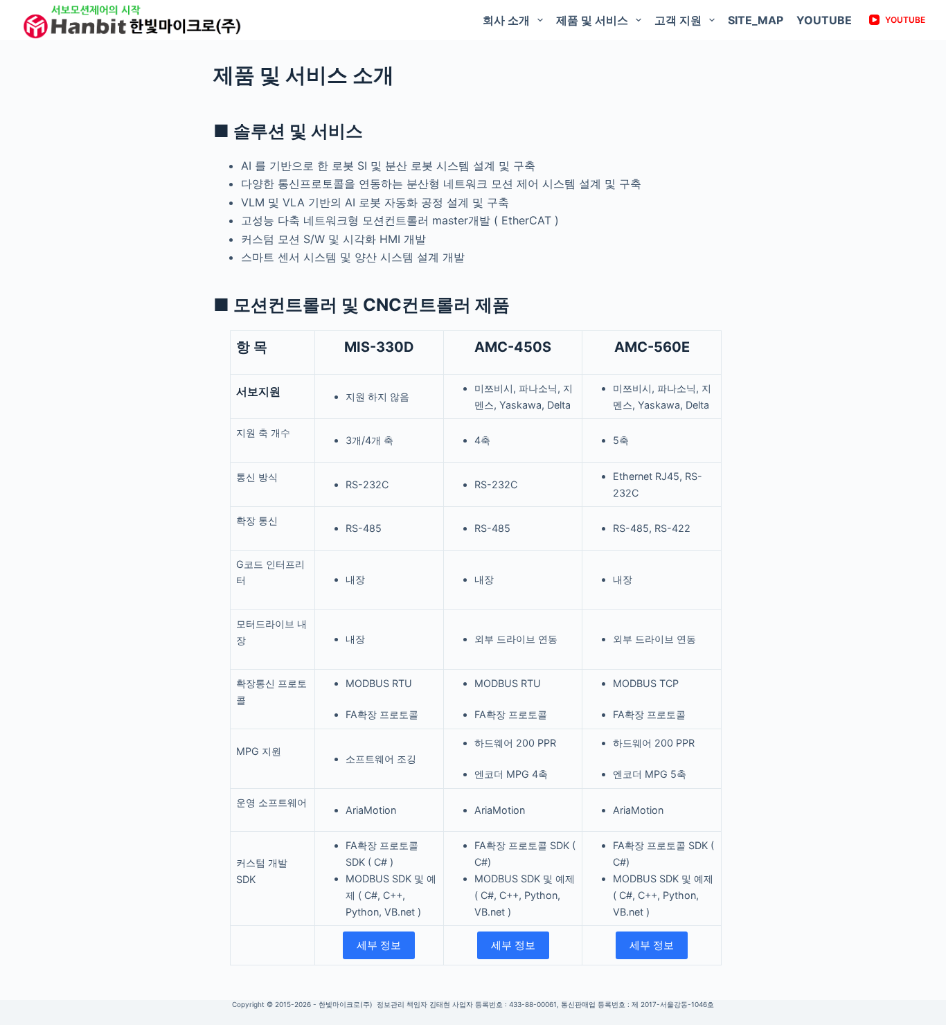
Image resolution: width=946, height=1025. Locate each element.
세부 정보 (379, 945)
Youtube (824, 20)
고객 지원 (678, 20)
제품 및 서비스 (592, 20)
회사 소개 (506, 20)
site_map (755, 20)
